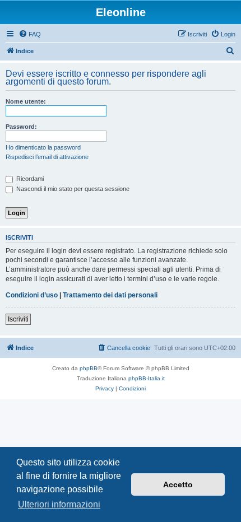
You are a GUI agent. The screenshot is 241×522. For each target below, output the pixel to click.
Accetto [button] (178, 484)
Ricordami (29, 178)
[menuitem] (29, 34)
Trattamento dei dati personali (110, 295)
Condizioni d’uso (32, 295)
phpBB (89, 368)
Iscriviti (18, 319)
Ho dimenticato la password (43, 147)
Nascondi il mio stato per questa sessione (72, 188)
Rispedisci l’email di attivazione (47, 156)
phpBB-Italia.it (146, 378)
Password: (21, 126)
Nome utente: (26, 101)
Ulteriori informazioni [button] (59, 504)
